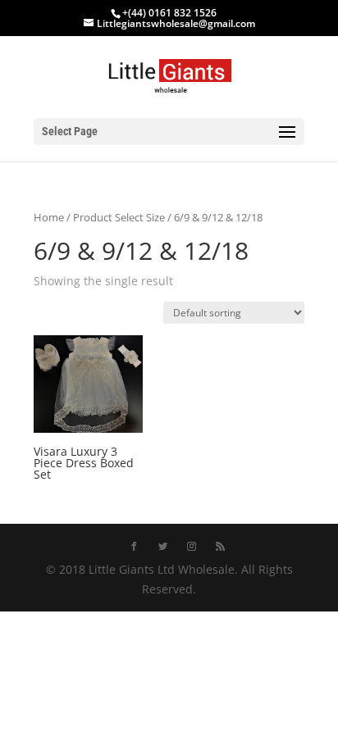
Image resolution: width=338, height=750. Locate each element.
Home (49, 217)
